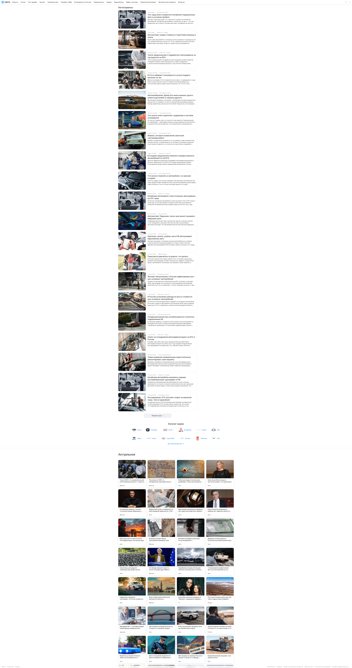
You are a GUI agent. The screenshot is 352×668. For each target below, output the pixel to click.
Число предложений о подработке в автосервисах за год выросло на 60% (172, 56)
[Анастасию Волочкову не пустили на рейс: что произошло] (220, 473)
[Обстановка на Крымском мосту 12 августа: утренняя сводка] (161, 620)
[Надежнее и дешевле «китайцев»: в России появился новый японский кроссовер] (132, 591)
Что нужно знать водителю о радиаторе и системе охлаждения (170, 116)
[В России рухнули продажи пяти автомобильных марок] (190, 620)
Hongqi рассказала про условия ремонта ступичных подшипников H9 (171, 318)
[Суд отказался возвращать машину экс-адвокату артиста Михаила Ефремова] (220, 503)
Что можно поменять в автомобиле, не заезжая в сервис (169, 177)
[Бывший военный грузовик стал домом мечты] (220, 649)
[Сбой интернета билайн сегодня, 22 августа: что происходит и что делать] (220, 620)
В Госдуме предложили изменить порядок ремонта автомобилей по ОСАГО (171, 157)
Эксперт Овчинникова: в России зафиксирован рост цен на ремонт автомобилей (171, 277)
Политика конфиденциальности (340, 666)
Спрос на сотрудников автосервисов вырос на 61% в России (171, 338)
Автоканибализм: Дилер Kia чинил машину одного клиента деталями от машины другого (170, 96)
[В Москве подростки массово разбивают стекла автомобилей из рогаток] (190, 473)
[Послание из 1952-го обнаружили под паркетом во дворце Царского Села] (161, 473)
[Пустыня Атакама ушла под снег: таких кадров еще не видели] (220, 591)
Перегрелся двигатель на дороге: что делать (168, 256)
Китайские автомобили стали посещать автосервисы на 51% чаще (172, 197)
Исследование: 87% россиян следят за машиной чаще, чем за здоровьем (169, 398)
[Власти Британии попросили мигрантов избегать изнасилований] (161, 591)
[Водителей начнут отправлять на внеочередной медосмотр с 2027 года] (161, 503)
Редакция (279, 666)
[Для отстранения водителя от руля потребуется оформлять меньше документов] (161, 649)
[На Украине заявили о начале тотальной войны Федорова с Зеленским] (132, 503)
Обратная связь (308, 666)
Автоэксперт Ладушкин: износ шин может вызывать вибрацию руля (171, 217)
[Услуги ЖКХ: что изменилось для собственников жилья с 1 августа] (132, 473)
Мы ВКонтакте (271, 666)
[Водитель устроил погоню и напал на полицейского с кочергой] (132, 649)
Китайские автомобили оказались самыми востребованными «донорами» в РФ (167, 378)
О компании (10, 666)
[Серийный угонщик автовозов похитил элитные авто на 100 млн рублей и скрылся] (190, 561)
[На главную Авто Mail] (7, 2)
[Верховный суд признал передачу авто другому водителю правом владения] (190, 503)
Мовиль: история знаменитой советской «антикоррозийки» (166, 136)
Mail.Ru (4, 666)
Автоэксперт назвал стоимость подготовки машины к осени (172, 36)
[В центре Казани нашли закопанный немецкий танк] (161, 532)
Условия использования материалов (293, 666)
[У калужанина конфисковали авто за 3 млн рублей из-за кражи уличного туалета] (220, 561)
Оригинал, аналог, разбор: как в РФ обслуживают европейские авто (170, 237)
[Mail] (2, 2)
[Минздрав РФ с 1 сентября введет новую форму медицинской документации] (132, 620)
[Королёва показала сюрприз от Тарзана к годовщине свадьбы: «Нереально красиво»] (190, 591)
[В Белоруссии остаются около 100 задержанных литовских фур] (132, 532)
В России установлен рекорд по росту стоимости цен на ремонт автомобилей (170, 298)
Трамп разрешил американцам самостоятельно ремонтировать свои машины (169, 358)
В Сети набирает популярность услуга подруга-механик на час (169, 76)
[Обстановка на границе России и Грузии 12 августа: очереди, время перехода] (190, 649)
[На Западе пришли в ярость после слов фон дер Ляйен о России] (161, 561)
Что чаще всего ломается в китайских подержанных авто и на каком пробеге (171, 16)
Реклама (17, 666)
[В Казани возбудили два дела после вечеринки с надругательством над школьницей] (190, 532)
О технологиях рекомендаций (322, 666)
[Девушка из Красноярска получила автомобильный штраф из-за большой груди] (220, 532)
